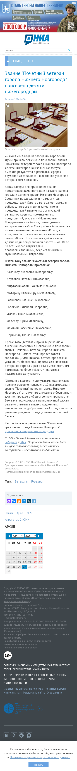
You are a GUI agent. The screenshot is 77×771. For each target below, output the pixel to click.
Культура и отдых (58, 665)
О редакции (54, 692)
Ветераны (21, 481)
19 (19, 562)
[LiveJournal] (29, 501)
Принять (38, 764)
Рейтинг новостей (15, 683)
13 (24, 557)
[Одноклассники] (19, 501)
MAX (23, 442)
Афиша (36, 669)
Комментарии (46, 679)
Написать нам (12, 692)
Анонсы (61, 675)
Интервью (30, 679)
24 (8, 566)
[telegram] (22, 737)
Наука (45, 669)
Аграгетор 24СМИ (17, 520)
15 (35, 557)
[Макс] (30, 737)
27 (24, 566)
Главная (9, 513)
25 (14, 566)
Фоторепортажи (14, 675)
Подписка (21, 688)
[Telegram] (34, 501)
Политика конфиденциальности (20, 647)
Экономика (25, 665)
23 (40, 562)
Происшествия (22, 669)
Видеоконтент (13, 679)
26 (19, 566)
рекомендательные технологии (20, 644)
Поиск (33, 688)
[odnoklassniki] (15, 737)
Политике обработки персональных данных (40, 757)
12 (19, 557)
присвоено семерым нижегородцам (29, 431)
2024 (29, 513)
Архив (20, 513)
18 (14, 562)
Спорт (7, 669)
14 (29, 557)
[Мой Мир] (24, 501)
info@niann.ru (18, 617)
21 (29, 562)
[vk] (7, 737)
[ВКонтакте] (14, 501)
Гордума (36, 481)
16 (40, 557)
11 (14, 557)
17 (8, 562)
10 (8, 557)
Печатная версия (55, 688)
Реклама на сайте (34, 692)
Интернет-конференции (40, 675)
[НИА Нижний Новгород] (36, 44)
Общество (39, 665)
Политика (10, 665)
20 (24, 562)
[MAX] (9, 501)
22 (35, 562)
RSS (40, 688)
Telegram (11, 442)
